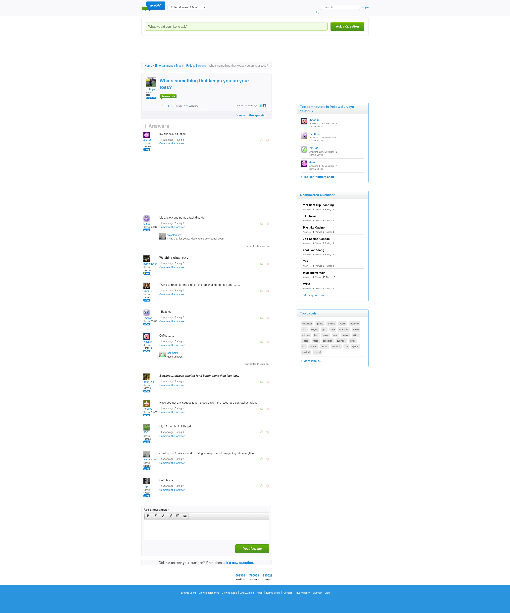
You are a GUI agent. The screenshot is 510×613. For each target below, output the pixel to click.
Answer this (168, 96)
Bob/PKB (148, 381)
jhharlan (147, 341)
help (316, 334)
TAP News (310, 216)
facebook (354, 323)
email (352, 340)
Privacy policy (302, 592)
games (320, 323)
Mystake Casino (314, 227)
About (260, 592)
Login (365, 7)
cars (335, 334)
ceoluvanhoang (313, 250)
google (345, 334)
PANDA (147, 317)
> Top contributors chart (317, 177)
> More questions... (314, 295)
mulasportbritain (314, 273)
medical (306, 352)
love (333, 329)
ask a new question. (238, 562)
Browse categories (209, 592)
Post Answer (252, 548)
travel (356, 329)
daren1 (147, 140)
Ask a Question (347, 26)
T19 (305, 261)
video (355, 334)
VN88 (306, 284)
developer (307, 323)
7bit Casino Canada (316, 239)
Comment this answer (171, 143)
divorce (313, 346)
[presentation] (148, 516)
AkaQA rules (247, 592)
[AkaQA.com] (153, 6)
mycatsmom (174, 235)
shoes (305, 340)
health (342, 323)
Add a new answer (156, 509)
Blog (327, 592)
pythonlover (150, 263)
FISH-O (313, 148)
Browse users (188, 592)
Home (148, 65)
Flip (145, 486)
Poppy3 (147, 408)
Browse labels (229, 592)
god (324, 329)
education (327, 340)
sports (355, 346)
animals (331, 323)
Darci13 (147, 291)
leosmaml (172, 353)
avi (346, 346)
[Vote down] (172, 105)
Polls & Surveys (196, 65)
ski (303, 346)
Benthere (314, 134)
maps (315, 340)
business (341, 340)
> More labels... (311, 361)
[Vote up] (163, 105)
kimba (146, 223)
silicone (306, 334)
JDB (145, 432)
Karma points (273, 592)
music (326, 334)
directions (344, 329)
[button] (148, 516)
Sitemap (317, 592)
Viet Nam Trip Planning (318, 205)
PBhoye (150, 89)
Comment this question (251, 115)
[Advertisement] (213, 52)
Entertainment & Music (169, 65)
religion (314, 329)
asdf (304, 329)
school (317, 352)
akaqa (325, 346)
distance (336, 346)
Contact (287, 592)
